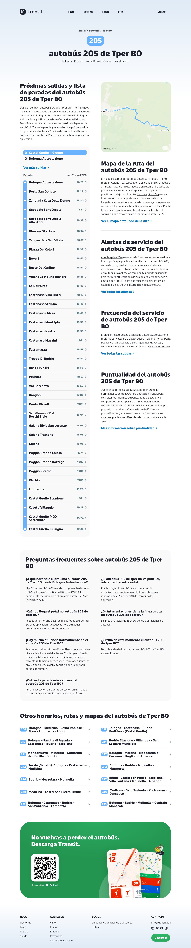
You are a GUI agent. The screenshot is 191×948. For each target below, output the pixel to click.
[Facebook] (161, 928)
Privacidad (56, 935)
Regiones (88, 11)
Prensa (24, 931)
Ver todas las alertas (116, 291)
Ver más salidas (35, 167)
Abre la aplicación (147, 194)
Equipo (54, 927)
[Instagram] (152, 928)
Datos (95, 927)
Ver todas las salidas (116, 353)
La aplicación (123, 272)
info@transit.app (161, 922)
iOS (46, 885)
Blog (120, 11)
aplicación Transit (159, 346)
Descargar (161, 937)
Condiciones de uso (61, 940)
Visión (71, 11)
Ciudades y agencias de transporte (112, 922)
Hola (23, 916)
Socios (105, 11)
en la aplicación (39, 624)
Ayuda (23, 935)
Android (54, 885)
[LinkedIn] (166, 928)
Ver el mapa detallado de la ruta (125, 221)
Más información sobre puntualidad (128, 428)
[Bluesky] (157, 928)
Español (161, 11)
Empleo (54, 931)
